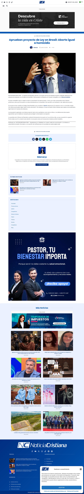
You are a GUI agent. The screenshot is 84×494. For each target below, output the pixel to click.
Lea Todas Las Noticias (42, 164)
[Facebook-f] (2, 2)
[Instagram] (9, 2)
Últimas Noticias (16, 177)
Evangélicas (14, 224)
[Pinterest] (48, 451)
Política (13, 219)
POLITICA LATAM (42, 35)
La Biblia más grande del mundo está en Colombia (26, 432)
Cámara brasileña (65, 97)
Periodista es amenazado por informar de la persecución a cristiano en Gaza (30, 188)
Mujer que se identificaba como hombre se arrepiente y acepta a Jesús (62, 180)
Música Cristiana (15, 214)
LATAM (37, 35)
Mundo (12, 222)
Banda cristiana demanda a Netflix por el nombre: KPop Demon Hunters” (58, 406)
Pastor (12, 216)
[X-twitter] (7, 2)
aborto (45, 105)
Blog (12, 227)
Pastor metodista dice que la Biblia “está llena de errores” (58, 379)
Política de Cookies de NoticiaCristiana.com (55, 491)
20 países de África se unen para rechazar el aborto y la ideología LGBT (58, 433)
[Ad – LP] (42, 28)
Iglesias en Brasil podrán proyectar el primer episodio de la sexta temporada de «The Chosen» (30, 181)
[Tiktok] (12, 2)
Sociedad (48, 35)
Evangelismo (14, 211)
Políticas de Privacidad (72, 491)
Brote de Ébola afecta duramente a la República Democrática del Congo (26, 406)
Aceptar (61, 487)
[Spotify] (52, 451)
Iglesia (12, 208)
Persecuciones (14, 206)
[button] (81, 469)
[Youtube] (4, 2)
